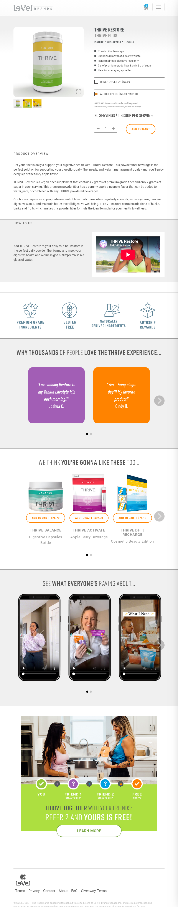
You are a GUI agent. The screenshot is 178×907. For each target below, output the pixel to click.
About (63, 890)
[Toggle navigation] (158, 7)
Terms (20, 890)
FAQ (74, 890)
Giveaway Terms (94, 890)
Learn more (89, 830)
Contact (49, 890)
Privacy (34, 890)
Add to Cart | (45, 518)
